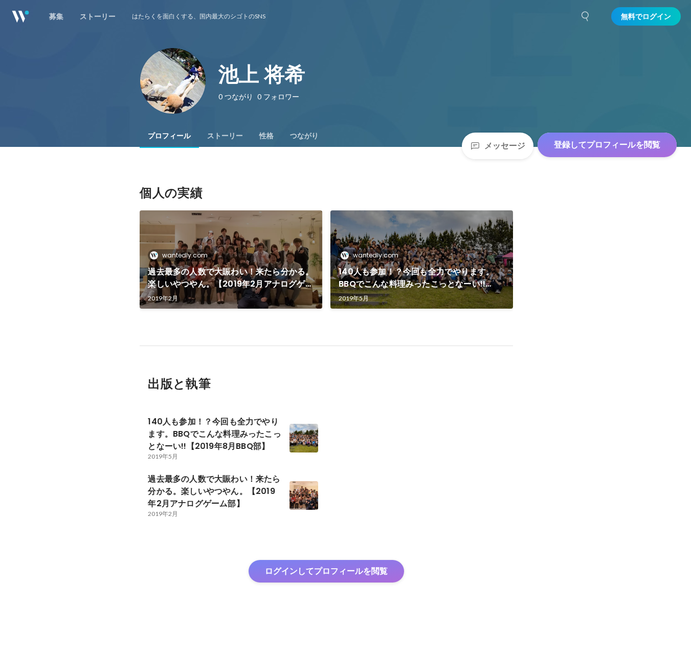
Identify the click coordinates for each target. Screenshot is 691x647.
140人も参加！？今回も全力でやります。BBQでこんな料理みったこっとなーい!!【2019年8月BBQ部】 (416, 278)
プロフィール (169, 136)
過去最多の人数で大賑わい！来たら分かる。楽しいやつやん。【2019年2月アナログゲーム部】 (231, 278)
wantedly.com (185, 255)
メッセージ (504, 146)
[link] (231, 259)
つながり (304, 136)
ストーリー (225, 136)
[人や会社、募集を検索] (585, 16)
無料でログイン (646, 16)
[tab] (169, 135)
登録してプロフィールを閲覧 (607, 144)
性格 (266, 136)
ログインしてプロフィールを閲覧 (326, 571)
